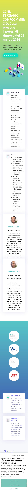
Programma (15, 92)
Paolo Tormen (14, 227)
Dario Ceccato (14, 271)
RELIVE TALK (15, 396)
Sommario (14, 155)
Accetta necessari (14, 485)
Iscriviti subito (9, 55)
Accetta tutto (14, 481)
